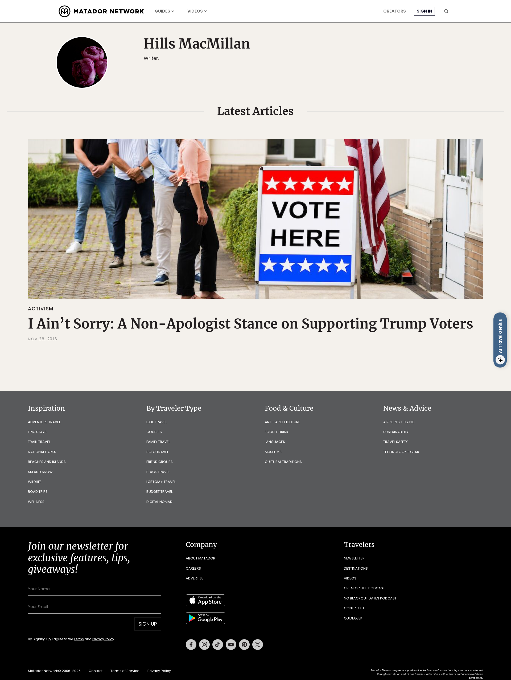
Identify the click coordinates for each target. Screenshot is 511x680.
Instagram (204, 644)
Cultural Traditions (283, 461)
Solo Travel (157, 451)
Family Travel (158, 441)
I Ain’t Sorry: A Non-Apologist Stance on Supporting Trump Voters (250, 323)
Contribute (354, 608)
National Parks (42, 451)
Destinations (356, 568)
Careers (193, 568)
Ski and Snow (40, 471)
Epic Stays (37, 431)
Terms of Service (124, 670)
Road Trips (38, 491)
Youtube (231, 644)
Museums (273, 451)
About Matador (200, 558)
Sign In (424, 11)
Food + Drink (277, 431)
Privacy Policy (103, 639)
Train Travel (39, 441)
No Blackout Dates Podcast (370, 598)
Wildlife (35, 481)
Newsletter (354, 558)
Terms (79, 639)
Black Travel (158, 471)
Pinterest (244, 644)
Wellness (36, 501)
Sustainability (396, 431)
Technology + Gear (401, 451)
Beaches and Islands (47, 461)
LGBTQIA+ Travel (161, 481)
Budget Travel (159, 491)
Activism (40, 308)
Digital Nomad (159, 501)
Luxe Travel (156, 422)
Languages (275, 441)
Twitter (257, 644)
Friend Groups (159, 461)
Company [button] (201, 545)
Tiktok (217, 644)
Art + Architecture (282, 422)
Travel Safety (395, 441)
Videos (195, 11)
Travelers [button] (359, 545)
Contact (95, 670)
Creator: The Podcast (364, 588)
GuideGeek (353, 618)
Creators (394, 11)
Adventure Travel (44, 422)
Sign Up (147, 624)
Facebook (191, 644)
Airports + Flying (398, 422)
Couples (154, 431)
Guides (162, 11)
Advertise (195, 578)
